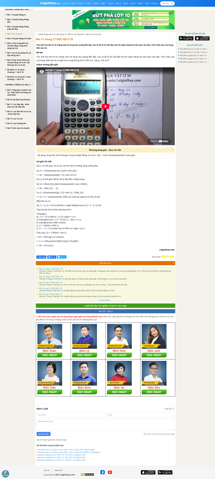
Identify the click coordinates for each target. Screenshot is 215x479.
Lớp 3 (133, 3)
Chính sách (58, 470)
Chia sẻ (52, 257)
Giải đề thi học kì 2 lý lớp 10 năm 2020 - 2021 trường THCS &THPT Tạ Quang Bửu (69, 452)
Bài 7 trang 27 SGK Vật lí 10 (50, 294)
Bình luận (42, 257)
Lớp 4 (125, 3)
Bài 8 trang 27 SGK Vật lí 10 (50, 288)
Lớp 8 (96, 3)
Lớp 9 (88, 3)
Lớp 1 (147, 3)
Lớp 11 (74, 3)
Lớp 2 (140, 3)
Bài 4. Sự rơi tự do (93, 34)
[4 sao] (170, 256)
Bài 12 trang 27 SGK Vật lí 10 (51, 269)
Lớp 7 (103, 3)
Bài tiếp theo (106, 263)
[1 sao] (162, 256)
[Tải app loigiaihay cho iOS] (202, 38)
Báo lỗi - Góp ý (106, 311)
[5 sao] (173, 256)
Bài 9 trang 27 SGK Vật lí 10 (50, 282)
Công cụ (155, 3)
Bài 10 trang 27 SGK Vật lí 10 (51, 276)
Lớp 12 (66, 3)
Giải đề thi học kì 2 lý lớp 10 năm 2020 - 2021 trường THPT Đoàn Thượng (66, 450)
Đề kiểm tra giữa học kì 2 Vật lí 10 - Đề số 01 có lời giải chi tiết (61, 460)
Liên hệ (46, 470)
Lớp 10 (81, 3)
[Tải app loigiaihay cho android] (186, 38)
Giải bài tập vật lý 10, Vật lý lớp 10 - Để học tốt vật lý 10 (61, 34)
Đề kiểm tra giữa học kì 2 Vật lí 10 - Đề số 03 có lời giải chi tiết (61, 455)
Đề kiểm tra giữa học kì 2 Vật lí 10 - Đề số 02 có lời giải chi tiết (61, 457)
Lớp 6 (110, 3)
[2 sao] (165, 256)
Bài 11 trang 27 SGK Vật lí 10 (54, 39)
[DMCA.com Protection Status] (87, 475)
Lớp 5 (118, 3)
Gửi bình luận (43, 434)
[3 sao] (167, 256)
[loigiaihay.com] (50, 4)
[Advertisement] (195, 99)
